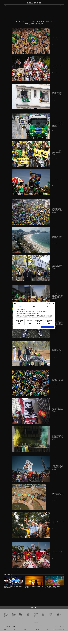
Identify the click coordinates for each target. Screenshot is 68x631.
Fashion (35, 616)
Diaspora (13, 616)
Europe (20, 613)
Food (35, 615)
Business (28, 611)
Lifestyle (36, 611)
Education (13, 613)
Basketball (50, 613)
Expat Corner (36, 622)
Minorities (13, 615)
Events (43, 614)
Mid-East (20, 612)
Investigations (14, 614)
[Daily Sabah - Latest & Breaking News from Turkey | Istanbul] (34, 2)
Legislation (5, 613)
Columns (58, 612)
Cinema (43, 612)
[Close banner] (53, 303)
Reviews (43, 617)
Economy (28, 613)
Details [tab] (34, 306)
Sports (50, 611)
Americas (20, 614)
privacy (15, 629)
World (20, 611)
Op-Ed (58, 613)
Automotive (28, 612)
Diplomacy (5, 612)
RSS (47, 629)
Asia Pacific (20, 615)
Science (35, 617)
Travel (35, 614)
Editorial (58, 615)
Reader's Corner (59, 614)
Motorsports (51, 614)
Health (35, 612)
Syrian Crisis (21, 617)
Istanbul (13, 612)
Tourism (28, 616)
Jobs (5, 629)
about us (25, 629)
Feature (35, 621)
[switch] (29, 323)
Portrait (43, 615)
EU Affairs (5, 615)
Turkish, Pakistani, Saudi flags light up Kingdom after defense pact (52, 587)
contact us (37, 629)
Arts (43, 611)
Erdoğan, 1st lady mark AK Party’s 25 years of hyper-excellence (13, 587)
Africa (20, 616)
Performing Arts (44, 616)
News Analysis (6, 616)
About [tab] (48, 306)
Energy (28, 614)
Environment (36, 613)
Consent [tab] (20, 306)
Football (50, 612)
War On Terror (6, 614)
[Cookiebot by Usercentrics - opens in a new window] (47, 303)
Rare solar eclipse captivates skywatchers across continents (34, 587)
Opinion (58, 611)
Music (42, 613)
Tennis (50, 615)
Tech (27, 617)
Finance (28, 615)
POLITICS (6, 611)
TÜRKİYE (13, 611)
